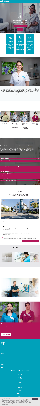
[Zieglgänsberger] (20, 16)
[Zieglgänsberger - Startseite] (4, 1)
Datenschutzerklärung (5, 404)
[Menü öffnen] (39, 1)
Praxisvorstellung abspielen (21, 26)
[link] (15, 349)
